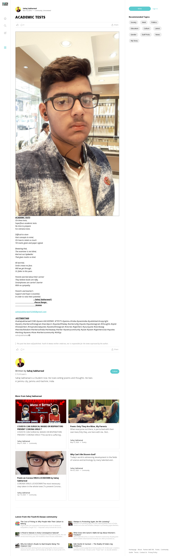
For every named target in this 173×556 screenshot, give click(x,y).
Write (140, 9)
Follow (114, 371)
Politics (154, 22)
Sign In (155, 9)
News (157, 34)
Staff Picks (146, 34)
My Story (134, 41)
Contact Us (143, 552)
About (140, 550)
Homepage (133, 550)
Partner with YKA (148, 550)
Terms (136, 552)
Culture (146, 28)
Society (133, 22)
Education (134, 28)
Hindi (144, 22)
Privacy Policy (152, 552)
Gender (133, 34)
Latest (157, 28)
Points (157, 550)
